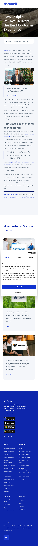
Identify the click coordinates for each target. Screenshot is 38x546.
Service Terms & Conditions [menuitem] (26, 526)
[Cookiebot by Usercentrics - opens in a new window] (28, 253)
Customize (18, 292)
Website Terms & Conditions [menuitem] (10, 526)
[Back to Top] (6, 537)
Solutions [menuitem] (22, 444)
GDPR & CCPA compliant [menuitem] (13, 528)
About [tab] (31, 257)
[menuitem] (10, 448)
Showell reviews (12, 95)
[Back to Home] (10, 3)
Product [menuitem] (6, 444)
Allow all (19, 287)
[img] (27, 41)
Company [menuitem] (22, 496)
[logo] (9, 401)
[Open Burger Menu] (33, 3)
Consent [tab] (6, 257)
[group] (19, 41)
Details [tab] (19, 257)
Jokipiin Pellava (8, 51)
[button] (6, 41)
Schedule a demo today (11, 194)
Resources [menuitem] (7, 496)
